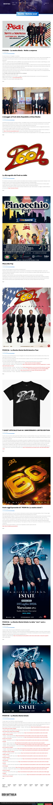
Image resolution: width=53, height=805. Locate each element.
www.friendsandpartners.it (17, 77)
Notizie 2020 (36, 785)
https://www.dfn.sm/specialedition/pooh (11, 131)
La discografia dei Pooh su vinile (14, 175)
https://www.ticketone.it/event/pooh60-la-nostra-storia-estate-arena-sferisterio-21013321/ (32, 767)
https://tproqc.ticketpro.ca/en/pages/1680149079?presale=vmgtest (33, 370)
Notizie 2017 (5, 786)
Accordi (19, 2)
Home (13, 2)
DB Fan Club (25, 2)
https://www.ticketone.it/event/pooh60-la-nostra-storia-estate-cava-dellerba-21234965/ (33, 748)
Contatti (13, 4)
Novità (36, 2)
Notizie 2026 (3, 785)
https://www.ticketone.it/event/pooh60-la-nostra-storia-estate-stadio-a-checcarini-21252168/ (30, 635)
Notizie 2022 (25, 785)
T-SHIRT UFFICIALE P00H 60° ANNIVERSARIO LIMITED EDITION (26, 430)
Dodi (16, 2)
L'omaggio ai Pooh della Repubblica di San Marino (21, 117)
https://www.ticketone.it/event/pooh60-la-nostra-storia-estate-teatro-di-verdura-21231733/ (33, 744)
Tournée (31, 2)
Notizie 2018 (47, 785)
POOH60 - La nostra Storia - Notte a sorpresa (19, 50)
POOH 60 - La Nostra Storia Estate (15, 716)
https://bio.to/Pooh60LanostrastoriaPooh (10, 526)
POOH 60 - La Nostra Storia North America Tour (20, 350)
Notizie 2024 (14, 785)
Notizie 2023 (20, 785)
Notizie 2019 (41, 785)
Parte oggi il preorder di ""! (22, 507)
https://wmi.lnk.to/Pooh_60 (13, 188)
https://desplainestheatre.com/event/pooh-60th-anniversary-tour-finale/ (36, 367)
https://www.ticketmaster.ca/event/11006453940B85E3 (38, 368)
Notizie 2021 (31, 785)
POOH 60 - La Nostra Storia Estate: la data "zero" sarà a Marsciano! (23, 623)
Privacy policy (41, 802)
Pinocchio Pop (7, 264)
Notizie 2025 (9, 785)
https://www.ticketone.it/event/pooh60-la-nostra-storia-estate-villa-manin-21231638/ (31, 735)
